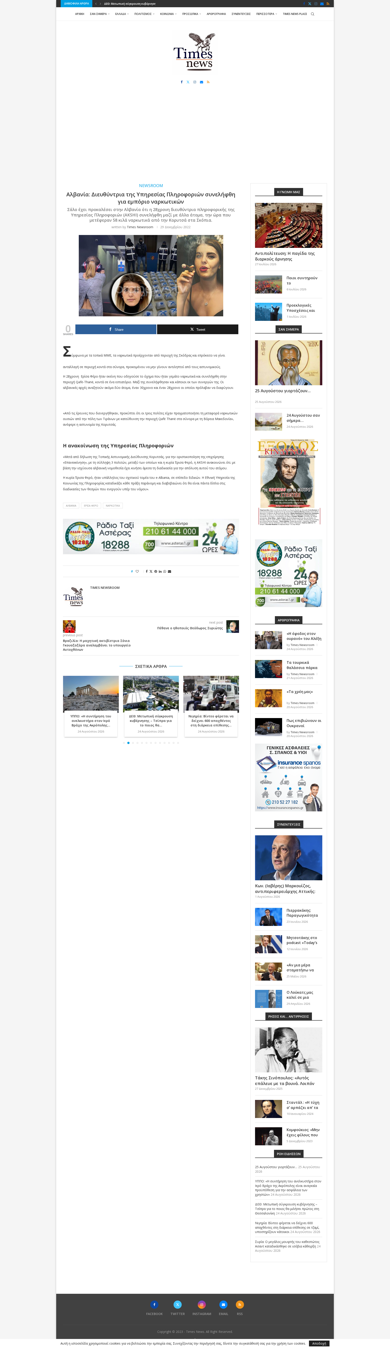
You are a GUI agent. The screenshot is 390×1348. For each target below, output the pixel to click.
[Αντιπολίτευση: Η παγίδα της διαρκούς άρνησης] (288, 225)
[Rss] (328, 3)
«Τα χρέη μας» (300, 691)
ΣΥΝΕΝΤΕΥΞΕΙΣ (241, 14)
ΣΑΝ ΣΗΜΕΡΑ (98, 14)
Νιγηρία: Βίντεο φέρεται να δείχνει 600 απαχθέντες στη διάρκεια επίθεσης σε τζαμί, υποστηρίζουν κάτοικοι (287, 1227)
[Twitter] (309, 3)
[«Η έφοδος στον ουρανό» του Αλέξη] (268, 640)
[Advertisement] (195, 138)
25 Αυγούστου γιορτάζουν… (283, 390)
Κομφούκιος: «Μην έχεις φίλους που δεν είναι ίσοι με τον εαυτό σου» (303, 1137)
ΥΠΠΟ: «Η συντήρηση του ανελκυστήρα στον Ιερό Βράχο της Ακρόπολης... (90, 721)
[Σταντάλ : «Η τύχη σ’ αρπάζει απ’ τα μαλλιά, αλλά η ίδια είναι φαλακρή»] (268, 1109)
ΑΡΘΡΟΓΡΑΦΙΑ (216, 14)
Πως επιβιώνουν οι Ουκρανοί (304, 723)
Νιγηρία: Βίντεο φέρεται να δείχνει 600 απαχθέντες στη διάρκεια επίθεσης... (211, 721)
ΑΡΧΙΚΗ (79, 14)
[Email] (322, 3)
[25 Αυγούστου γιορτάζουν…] (288, 362)
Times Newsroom (140, 227)
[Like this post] (140, 571)
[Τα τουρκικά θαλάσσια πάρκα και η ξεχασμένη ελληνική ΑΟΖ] (268, 669)
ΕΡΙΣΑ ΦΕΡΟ (91, 505)
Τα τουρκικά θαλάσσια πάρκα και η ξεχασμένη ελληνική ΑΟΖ (302, 670)
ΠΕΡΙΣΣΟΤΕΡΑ (265, 14)
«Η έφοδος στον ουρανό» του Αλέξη (304, 636)
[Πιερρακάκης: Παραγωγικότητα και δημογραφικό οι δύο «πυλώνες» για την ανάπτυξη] (268, 917)
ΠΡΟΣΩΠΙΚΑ (190, 14)
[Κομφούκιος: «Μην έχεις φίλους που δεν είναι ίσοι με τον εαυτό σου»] (268, 1136)
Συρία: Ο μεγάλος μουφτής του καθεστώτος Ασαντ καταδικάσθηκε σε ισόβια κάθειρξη (287, 1244)
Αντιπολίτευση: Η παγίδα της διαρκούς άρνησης (285, 256)
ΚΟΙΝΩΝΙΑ (167, 14)
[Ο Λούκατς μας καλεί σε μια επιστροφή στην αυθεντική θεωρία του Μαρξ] (268, 999)
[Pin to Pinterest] (155, 571)
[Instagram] (315, 3)
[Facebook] (304, 3)
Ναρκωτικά (113, 505)
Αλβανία (71, 505)
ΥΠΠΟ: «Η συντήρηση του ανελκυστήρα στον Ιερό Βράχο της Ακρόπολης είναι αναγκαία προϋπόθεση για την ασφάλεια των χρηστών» (288, 1188)
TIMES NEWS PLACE (295, 14)
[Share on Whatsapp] (164, 571)
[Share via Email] (169, 571)
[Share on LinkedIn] (160, 571)
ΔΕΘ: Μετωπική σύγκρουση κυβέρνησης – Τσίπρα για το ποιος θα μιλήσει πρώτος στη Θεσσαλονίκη (287, 1208)
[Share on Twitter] (151, 571)
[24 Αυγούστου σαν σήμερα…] (268, 422)
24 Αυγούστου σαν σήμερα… (303, 418)
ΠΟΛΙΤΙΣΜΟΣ (143, 14)
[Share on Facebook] (147, 571)
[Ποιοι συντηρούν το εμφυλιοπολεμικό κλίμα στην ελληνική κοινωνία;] (268, 284)
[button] (96, 3)
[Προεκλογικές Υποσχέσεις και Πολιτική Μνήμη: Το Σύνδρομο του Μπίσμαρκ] (268, 312)
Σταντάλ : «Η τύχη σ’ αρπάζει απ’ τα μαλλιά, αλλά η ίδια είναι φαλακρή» (304, 1110)
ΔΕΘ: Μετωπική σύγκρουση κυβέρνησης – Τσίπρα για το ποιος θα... (151, 721)
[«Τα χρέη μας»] (268, 698)
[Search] (312, 14)
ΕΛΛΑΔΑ (120, 14)
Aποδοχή (319, 1343)
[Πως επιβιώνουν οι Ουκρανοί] (268, 727)
